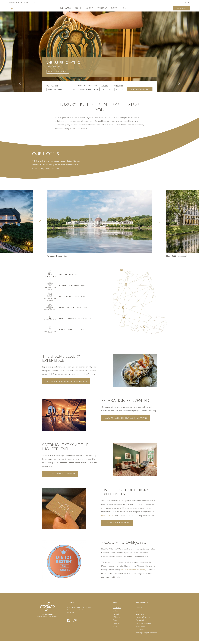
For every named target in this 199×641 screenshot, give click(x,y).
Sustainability (140, 626)
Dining (78, 8)
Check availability (139, 89)
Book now (181, 8)
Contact (139, 608)
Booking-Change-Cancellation (146, 632)
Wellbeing (102, 8)
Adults (105, 86)
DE (185, 2)
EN (189, 2)
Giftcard (116, 623)
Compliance (140, 629)
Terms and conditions (143, 623)
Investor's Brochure (143, 617)
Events (114, 8)
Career (138, 611)
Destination (52, 86)
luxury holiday (107, 515)
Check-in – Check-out (88, 86)
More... (124, 8)
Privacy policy (141, 620)
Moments (89, 8)
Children (118, 86)
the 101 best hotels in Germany (133, 570)
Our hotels (65, 8)
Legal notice (140, 614)
